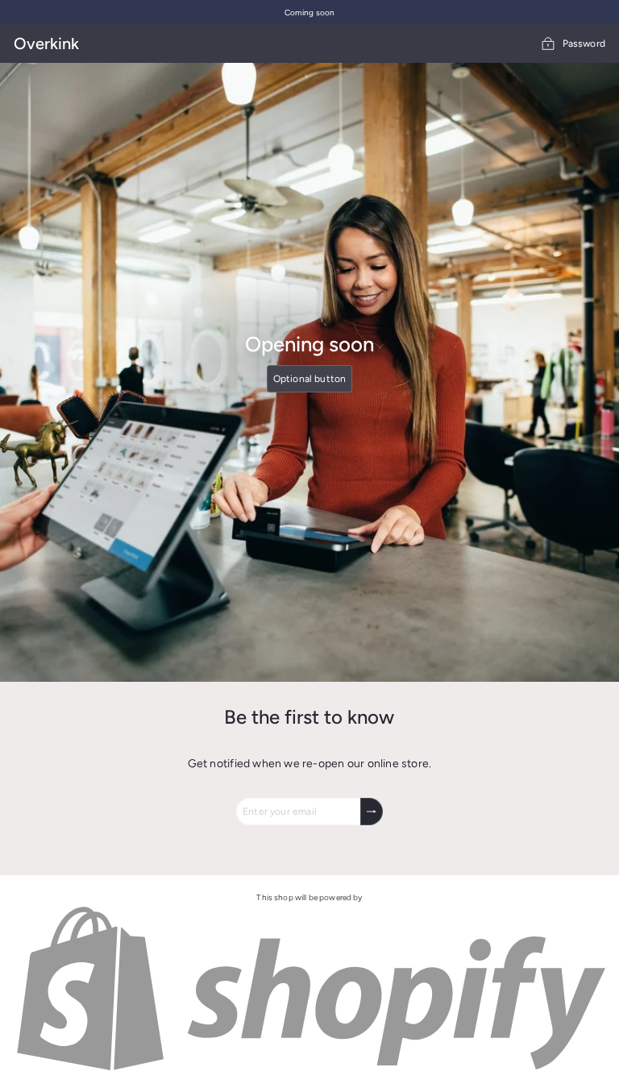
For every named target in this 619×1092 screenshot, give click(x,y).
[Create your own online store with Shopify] (309, 1070)
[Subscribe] (371, 811)
